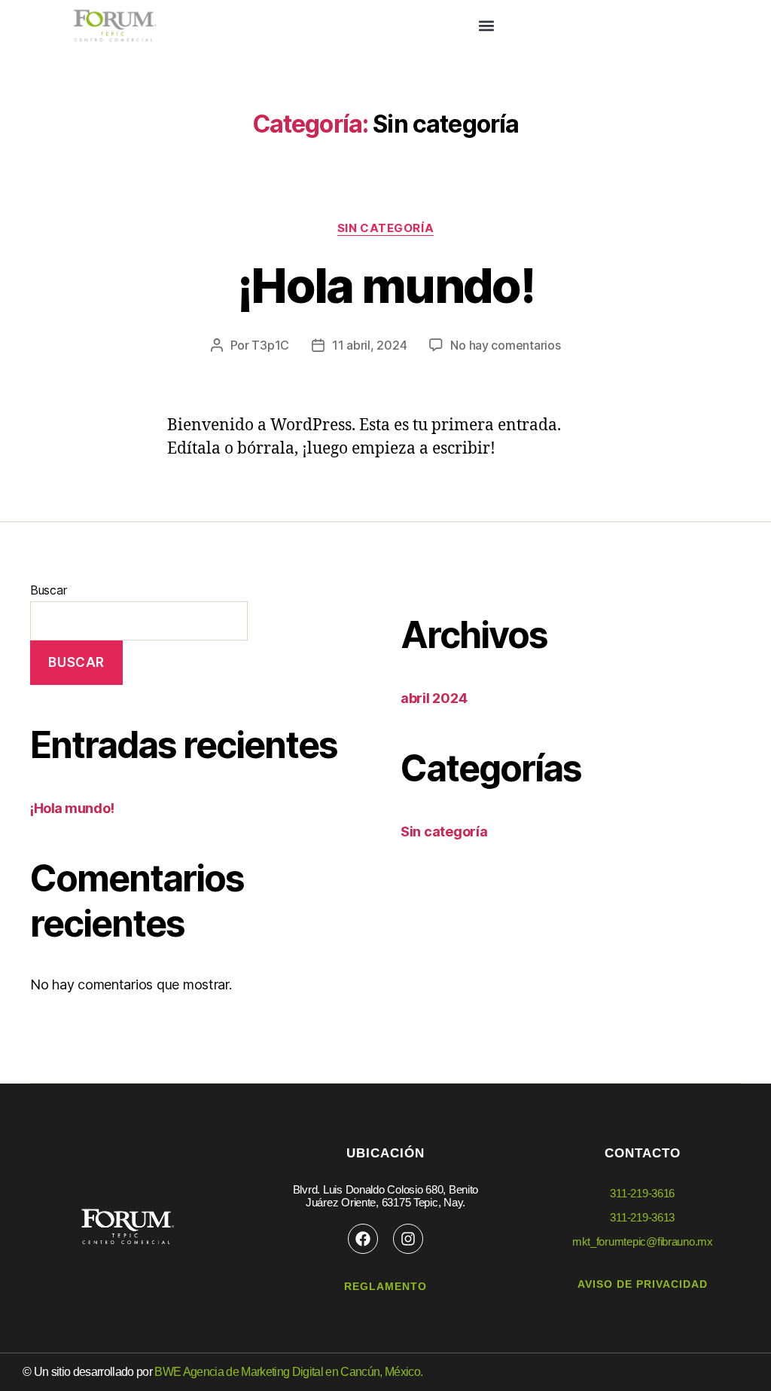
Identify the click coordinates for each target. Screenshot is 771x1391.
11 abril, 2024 (369, 345)
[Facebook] (363, 1239)
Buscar (48, 590)
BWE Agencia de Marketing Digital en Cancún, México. (288, 1371)
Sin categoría (385, 228)
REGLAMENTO (385, 1286)
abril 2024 (434, 698)
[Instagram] (408, 1239)
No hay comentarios (505, 345)
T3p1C (270, 345)
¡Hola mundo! (385, 285)
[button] (486, 26)
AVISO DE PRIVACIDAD (642, 1284)
